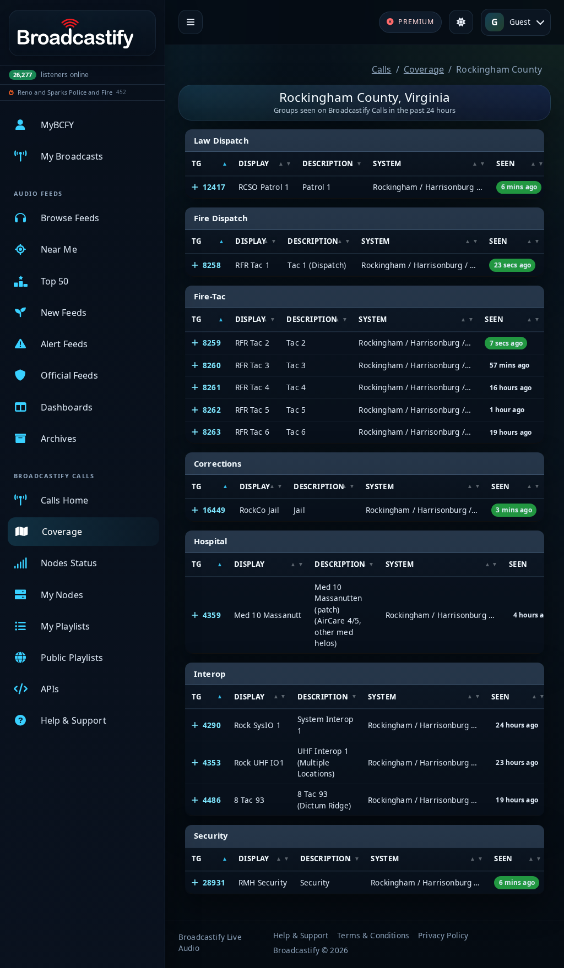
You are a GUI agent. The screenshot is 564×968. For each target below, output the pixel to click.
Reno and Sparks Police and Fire (65, 92)
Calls (382, 69)
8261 (212, 387)
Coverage (424, 69)
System (387, 163)
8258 (212, 265)
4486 (212, 800)
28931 (214, 882)
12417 (214, 187)
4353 (212, 762)
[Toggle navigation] (190, 22)
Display (253, 163)
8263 (212, 431)
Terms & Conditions (373, 935)
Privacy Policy (443, 935)
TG (197, 163)
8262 (212, 409)
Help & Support (300, 935)
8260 (212, 365)
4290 (212, 725)
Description (327, 163)
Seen (505, 163)
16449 (214, 510)
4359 (212, 615)
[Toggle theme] (461, 22)
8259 (212, 342)
